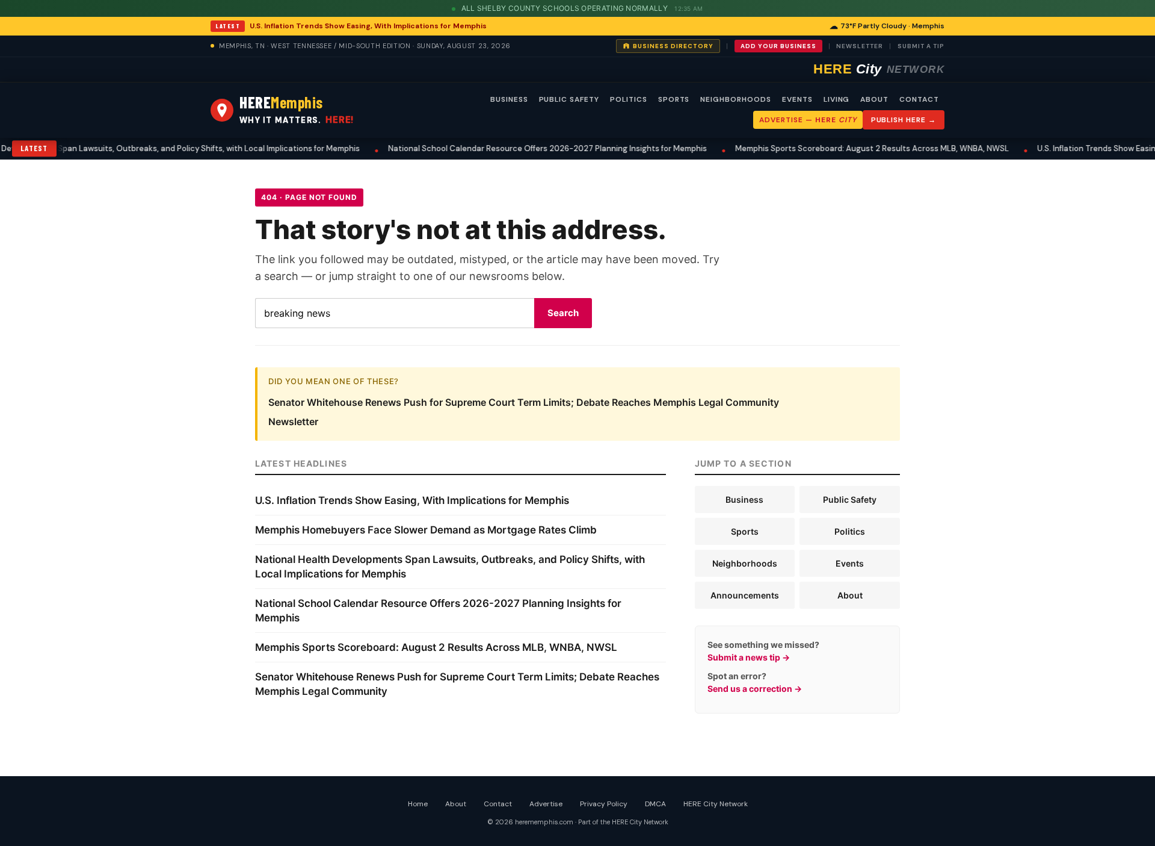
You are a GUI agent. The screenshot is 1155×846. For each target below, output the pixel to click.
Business (744, 499)
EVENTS (797, 99)
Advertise (545, 804)
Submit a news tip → (748, 657)
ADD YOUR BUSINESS (778, 46)
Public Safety (849, 499)
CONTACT (919, 99)
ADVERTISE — (807, 120)
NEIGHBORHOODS (735, 99)
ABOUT (874, 99)
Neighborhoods (744, 563)
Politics (849, 531)
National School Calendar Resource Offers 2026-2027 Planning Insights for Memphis (531, 148)
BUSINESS (509, 99)
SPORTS (674, 99)
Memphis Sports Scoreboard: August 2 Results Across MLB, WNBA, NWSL (856, 148)
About (850, 595)
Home (418, 804)
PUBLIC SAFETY (569, 99)
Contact (498, 804)
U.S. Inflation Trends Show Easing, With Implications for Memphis (368, 26)
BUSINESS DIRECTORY (673, 46)
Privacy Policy (603, 804)
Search (563, 313)
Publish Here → (903, 120)
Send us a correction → (754, 688)
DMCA (655, 804)
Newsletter (293, 421)
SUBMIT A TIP (921, 46)
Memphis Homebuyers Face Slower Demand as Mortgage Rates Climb (426, 530)
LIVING (837, 99)
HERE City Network (715, 804)
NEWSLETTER (859, 46)
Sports (745, 531)
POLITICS (628, 99)
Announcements (744, 595)
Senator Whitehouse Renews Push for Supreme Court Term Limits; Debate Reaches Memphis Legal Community (523, 402)
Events (850, 563)
